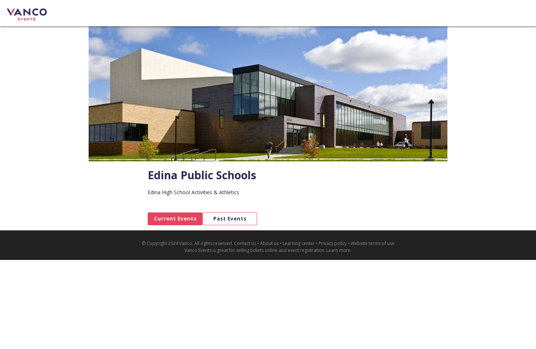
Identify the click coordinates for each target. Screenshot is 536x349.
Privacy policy (333, 243)
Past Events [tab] (229, 218)
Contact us (245, 243)
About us (269, 243)
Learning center (299, 243)
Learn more (338, 250)
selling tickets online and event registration (280, 250)
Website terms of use (373, 243)
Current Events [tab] (175, 218)
